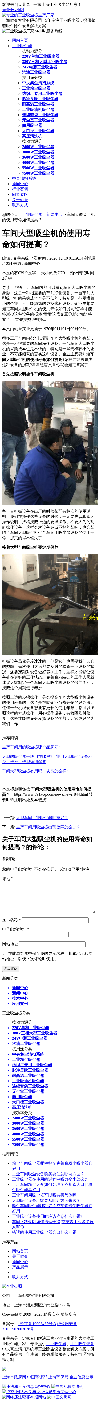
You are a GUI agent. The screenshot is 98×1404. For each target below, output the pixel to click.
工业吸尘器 (22, 46)
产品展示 (20, 1267)
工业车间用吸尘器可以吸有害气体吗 (44, 1195)
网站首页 (20, 40)
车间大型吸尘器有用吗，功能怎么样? (35, 771)
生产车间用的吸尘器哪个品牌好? (31, 747)
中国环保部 (37, 1377)
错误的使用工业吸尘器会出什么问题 (44, 1232)
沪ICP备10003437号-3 (37, 1324)
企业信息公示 (81, 1377)
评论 (7, 878)
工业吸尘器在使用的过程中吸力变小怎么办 (50, 1179)
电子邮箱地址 (15, 929)
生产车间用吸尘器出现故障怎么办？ (48, 827)
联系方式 (20, 205)
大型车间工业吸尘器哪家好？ (42, 817)
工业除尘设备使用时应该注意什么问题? (47, 1216)
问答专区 (20, 194)
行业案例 (20, 189)
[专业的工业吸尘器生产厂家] (28, 15)
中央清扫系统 (24, 178)
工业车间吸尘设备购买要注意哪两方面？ (48, 1174)
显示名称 (11, 920)
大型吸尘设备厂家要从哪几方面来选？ (46, 1200)
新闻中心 (20, 184)
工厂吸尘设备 (82, 1344)
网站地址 (10, 944)
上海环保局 (58, 1377)
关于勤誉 (20, 200)
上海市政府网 (14, 1377)
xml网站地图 (13, 10)
